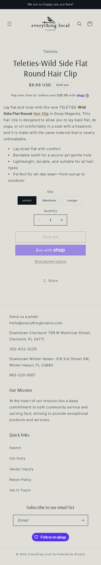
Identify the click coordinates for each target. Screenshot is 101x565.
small (29, 201)
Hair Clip (41, 113)
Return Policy (20, 480)
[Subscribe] (83, 520)
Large (74, 201)
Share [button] (53, 280)
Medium (52, 201)
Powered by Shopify (71, 554)
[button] (9, 24)
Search (15, 448)
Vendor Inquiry (21, 469)
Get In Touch (20, 490)
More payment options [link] (50, 261)
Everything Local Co (42, 554)
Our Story (17, 458)
